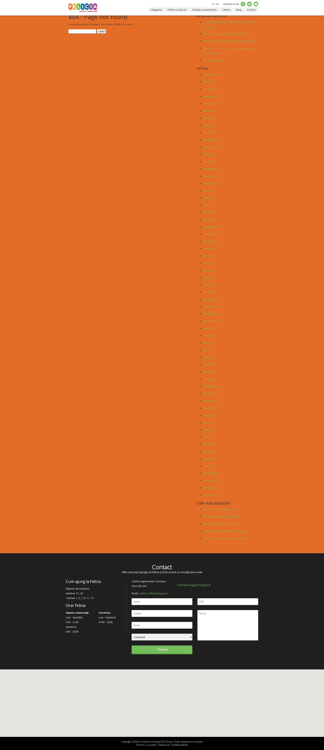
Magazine (156, 9)
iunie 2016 (208, 342)
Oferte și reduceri (177, 9)
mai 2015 (207, 437)
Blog (238, 9)
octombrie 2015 (210, 400)
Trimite (162, 649)
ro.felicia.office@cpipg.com (153, 593)
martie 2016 (209, 364)
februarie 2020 (210, 132)
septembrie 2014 (211, 495)
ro (213, 4)
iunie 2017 (208, 255)
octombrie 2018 (210, 176)
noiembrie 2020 (210, 96)
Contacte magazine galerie (194, 585)
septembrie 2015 (211, 408)
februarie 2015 (210, 458)
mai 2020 (207, 110)
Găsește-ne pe (231, 4)
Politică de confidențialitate (173, 744)
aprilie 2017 (209, 270)
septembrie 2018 (211, 183)
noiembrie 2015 (210, 393)
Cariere (226, 9)
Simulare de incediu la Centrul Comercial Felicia (226, 33)
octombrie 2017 (210, 234)
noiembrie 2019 (210, 139)
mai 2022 (207, 81)
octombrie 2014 (210, 487)
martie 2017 (209, 277)
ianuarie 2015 (209, 466)
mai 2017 (207, 263)
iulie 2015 (208, 422)
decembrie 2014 (211, 473)
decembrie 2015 (211, 386)
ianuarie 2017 (209, 292)
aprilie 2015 (209, 444)
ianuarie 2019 (209, 161)
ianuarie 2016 (209, 379)
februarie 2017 (210, 284)
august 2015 (209, 415)
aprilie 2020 (209, 118)
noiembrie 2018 (210, 168)
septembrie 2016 (211, 321)
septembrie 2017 (211, 241)
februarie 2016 (210, 371)
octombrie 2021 (210, 89)
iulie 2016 (208, 335)
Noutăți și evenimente (204, 9)
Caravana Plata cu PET (214, 60)
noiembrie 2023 (210, 74)
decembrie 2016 (211, 299)
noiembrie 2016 (210, 306)
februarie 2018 (210, 219)
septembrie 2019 (211, 147)
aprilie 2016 (209, 357)
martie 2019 (209, 154)
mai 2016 (207, 350)
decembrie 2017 (211, 226)
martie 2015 (209, 451)
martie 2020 (209, 125)
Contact (251, 9)
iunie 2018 (208, 205)
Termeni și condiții (146, 744)
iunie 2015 (208, 429)
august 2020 (209, 103)
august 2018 (209, 190)
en (217, 4)
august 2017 (209, 248)
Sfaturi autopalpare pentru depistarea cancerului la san (229, 41)
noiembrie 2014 (210, 480)
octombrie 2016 (210, 313)
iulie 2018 (208, 197)
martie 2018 (209, 212)
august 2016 (209, 328)
